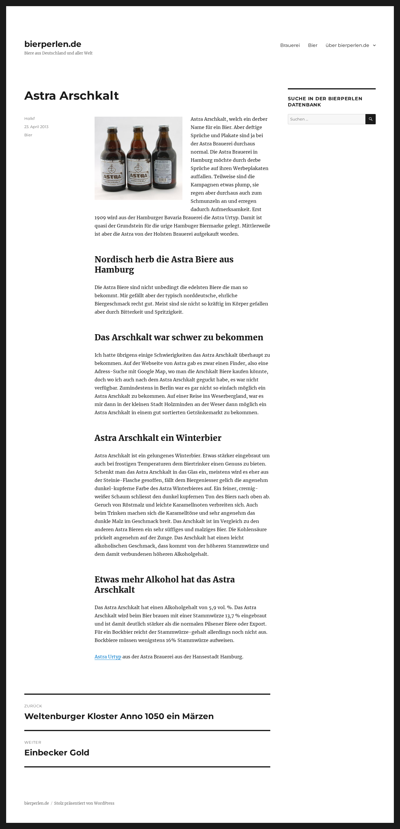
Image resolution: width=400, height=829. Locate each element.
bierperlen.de (52, 44)
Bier (312, 45)
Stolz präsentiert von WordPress (84, 803)
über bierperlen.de (347, 45)
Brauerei (290, 45)
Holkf (29, 118)
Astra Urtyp (108, 657)
